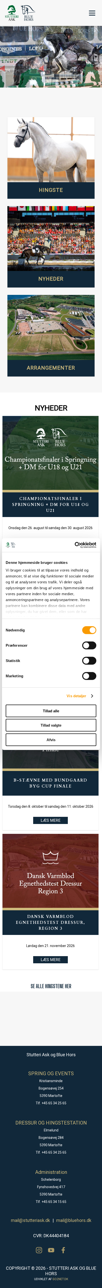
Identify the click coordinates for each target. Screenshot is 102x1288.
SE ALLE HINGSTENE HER (51, 986)
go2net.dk (60, 1279)
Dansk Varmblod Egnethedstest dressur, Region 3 (50, 922)
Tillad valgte (51, 725)
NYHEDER (50, 279)
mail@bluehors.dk (73, 1220)
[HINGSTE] (51, 149)
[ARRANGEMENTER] (51, 327)
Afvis (51, 739)
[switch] (89, 645)
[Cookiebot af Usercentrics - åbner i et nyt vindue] (74, 545)
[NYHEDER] (51, 238)
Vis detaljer (76, 696)
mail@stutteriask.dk (30, 1220)
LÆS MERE (50, 820)
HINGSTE (51, 190)
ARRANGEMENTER (51, 368)
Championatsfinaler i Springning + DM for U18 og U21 (50, 504)
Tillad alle (51, 711)
